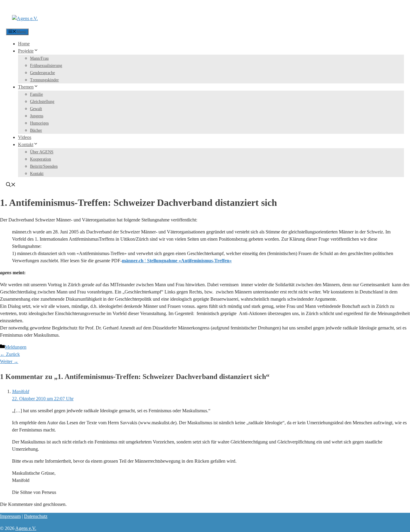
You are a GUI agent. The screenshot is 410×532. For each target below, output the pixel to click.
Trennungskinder (44, 80)
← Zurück (10, 354)
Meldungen (15, 347)
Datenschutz (35, 516)
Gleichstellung (42, 101)
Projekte (26, 50)
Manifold (20, 391)
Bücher (36, 130)
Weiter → (9, 361)
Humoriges (39, 123)
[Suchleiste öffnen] (11, 185)
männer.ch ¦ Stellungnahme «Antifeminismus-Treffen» (177, 260)
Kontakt (25, 144)
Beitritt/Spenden (44, 166)
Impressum (10, 516)
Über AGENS (41, 152)
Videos (24, 137)
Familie (36, 94)
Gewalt (36, 109)
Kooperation (40, 159)
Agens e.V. (25, 528)
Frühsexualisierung (46, 65)
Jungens (36, 116)
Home (24, 43)
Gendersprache (42, 73)
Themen (26, 86)
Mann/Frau (39, 58)
